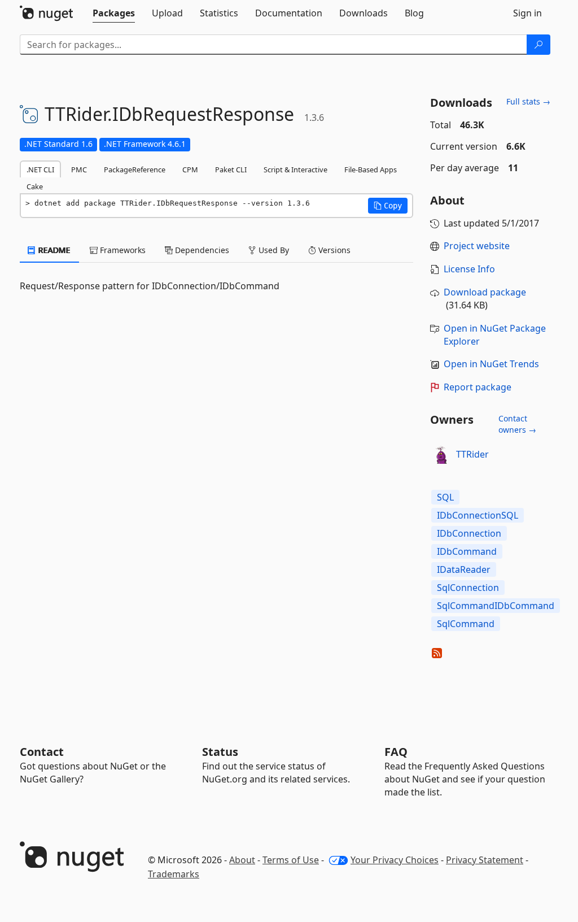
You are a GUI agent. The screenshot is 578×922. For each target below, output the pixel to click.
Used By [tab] (272, 250)
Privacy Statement (484, 860)
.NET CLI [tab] (40, 169)
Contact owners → (517, 424)
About (242, 860)
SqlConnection (468, 587)
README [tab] (53, 250)
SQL (445, 497)
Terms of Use (290, 860)
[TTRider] (441, 455)
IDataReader (464, 569)
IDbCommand (467, 551)
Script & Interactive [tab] (295, 169)
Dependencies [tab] (201, 250)
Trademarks (173, 874)
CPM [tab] (190, 169)
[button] (388, 206)
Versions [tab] (333, 250)
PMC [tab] (79, 169)
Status (220, 751)
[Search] (538, 44)
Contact (42, 751)
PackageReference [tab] (134, 169)
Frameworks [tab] (122, 250)
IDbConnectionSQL (477, 515)
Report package (477, 387)
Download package (485, 292)
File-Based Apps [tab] (370, 169)
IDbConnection (469, 533)
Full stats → (528, 101)
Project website (477, 246)
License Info (469, 269)
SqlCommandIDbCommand (495, 605)
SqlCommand (465, 623)
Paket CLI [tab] (231, 169)
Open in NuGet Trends (491, 364)
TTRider (472, 454)
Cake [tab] (35, 186)
